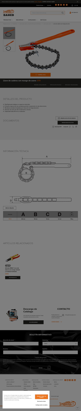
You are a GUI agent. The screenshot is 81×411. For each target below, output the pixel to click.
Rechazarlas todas (41, 401)
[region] (26, 399)
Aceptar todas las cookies (41, 396)
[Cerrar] (47, 392)
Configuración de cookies (41, 405)
